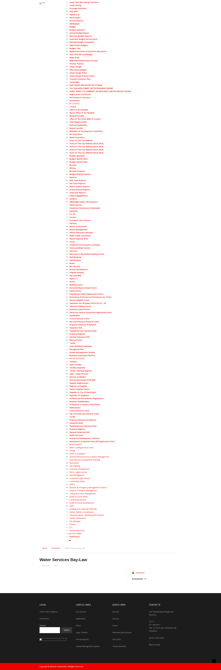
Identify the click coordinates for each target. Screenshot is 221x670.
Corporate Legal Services (79, 478)
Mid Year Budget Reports (80, 36)
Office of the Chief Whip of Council (85, 119)
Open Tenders (75, 364)
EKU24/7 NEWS (75, 533)
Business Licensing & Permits (82, 355)
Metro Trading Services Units (81, 447)
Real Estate (74, 463)
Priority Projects (76, 63)
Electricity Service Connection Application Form (90, 312)
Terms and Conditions (49, 611)
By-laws (72, 165)
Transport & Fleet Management (82, 493)
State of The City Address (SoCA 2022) (86, 153)
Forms (72, 281)
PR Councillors (75, 134)
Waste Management (78, 229)
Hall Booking (75, 260)
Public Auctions (76, 435)
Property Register (77, 334)
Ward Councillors (77, 137)
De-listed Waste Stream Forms (83, 288)
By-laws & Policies (77, 171)
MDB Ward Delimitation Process (83, 60)
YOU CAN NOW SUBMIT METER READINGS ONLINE (91, 88)
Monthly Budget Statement (81, 42)
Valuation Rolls (76, 423)
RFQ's (78, 625)
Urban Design (75, 67)
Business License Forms (79, 309)
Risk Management (76, 475)
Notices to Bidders (77, 377)
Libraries (73, 251)
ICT (70, 527)
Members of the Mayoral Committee (86, 131)
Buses (72, 263)
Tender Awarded (119, 646)
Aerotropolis (75, 17)
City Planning (74, 466)
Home (44, 548)
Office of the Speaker (78, 110)
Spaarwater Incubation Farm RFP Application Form (92, 441)
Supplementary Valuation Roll (82, 331)
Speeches (73, 211)
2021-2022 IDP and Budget (81, 54)
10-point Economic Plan (80, 79)
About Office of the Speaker (81, 113)
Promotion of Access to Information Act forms (90, 297)
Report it (73, 278)
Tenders (73, 361)
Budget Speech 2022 (78, 162)
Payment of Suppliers (79, 395)
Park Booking (75, 257)
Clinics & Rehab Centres (79, 248)
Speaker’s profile (76, 116)
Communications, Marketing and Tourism (86, 515)
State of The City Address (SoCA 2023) (86, 149)
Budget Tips (74, 48)
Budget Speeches (77, 30)
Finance (72, 524)
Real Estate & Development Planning (84, 460)
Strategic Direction (77, 8)
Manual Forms (75, 340)
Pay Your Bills (75, 275)
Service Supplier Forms (79, 300)
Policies (72, 168)
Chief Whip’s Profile (78, 122)
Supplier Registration (79, 383)
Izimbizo (73, 199)
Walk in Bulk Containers (80, 235)
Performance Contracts (80, 97)
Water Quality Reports (79, 186)
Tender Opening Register (80, 371)
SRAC (71, 506)
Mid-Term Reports (77, 180)
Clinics (72, 242)
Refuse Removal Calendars (81, 232)
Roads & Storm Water (78, 496)
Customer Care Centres (79, 220)
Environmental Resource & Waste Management (89, 457)
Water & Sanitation (78, 226)
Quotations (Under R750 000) (82, 380)
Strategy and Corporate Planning (82, 509)
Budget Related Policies (79, 174)
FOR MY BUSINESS (77, 358)
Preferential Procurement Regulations (86, 398)
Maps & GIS (74, 57)
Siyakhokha (74, 315)
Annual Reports (76, 20)
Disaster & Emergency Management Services (88, 487)
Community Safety (77, 481)
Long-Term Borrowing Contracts (84, 2)
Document (55, 548)
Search (43, 625)
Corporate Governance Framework (84, 208)
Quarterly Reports (77, 192)
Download (140, 572)
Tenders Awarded (77, 367)
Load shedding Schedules (80, 346)
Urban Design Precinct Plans (81, 76)
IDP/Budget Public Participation (83, 202)
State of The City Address (81, 140)
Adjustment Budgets (78, 45)
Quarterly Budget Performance (83, 39)
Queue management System (82, 352)
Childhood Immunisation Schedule (84, 245)
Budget (72, 27)
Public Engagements (78, 195)
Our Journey (81, 611)
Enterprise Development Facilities (84, 438)
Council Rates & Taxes (79, 318)
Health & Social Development (81, 503)
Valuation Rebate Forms (80, 306)
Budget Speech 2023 (78, 159)
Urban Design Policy (78, 73)
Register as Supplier (78, 386)
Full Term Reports (77, 183)
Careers (72, 217)
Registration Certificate (80, 94)
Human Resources (77, 530)
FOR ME (72, 214)
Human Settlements (78, 269)
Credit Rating (75, 5)
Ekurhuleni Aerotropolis (122, 632)
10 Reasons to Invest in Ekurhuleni (84, 404)
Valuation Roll (75, 328)
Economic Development (79, 469)
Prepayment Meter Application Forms (86, 294)
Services (72, 223)
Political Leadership (78, 125)
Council (72, 106)
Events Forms (75, 291)
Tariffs (72, 343)
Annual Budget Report (79, 33)
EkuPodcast (74, 536)
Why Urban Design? (78, 70)
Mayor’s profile (76, 128)
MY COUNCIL (74, 103)
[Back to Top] (214, 661)
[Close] (70, 540)
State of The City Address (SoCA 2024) (86, 146)
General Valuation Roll (79, 337)
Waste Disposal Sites (78, 238)
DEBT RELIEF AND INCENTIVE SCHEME (85, 85)
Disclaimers (74, 100)
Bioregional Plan (76, 349)
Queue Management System (88, 646)
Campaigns (74, 82)
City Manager (74, 521)
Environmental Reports (79, 189)
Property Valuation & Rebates (82, 324)
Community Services (77, 500)
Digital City (74, 14)
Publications (74, 407)
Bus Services (74, 266)
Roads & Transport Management (83, 490)
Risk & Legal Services (78, 472)
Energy (72, 450)
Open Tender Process (78, 374)
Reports (72, 177)
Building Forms (76, 285)
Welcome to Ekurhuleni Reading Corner (86, 254)
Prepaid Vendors (76, 272)
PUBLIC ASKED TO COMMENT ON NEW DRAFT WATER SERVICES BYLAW (100, 91)
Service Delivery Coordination (81, 512)
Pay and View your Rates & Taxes (84, 321)
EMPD (72, 484)
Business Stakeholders (79, 401)
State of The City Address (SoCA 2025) (86, 143)
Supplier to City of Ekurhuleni (82, 392)
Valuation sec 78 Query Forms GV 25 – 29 (87, 303)
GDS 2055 (73, 11)
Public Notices (75, 205)
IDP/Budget (74, 24)
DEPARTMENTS (75, 444)
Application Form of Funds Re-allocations (88, 51)
